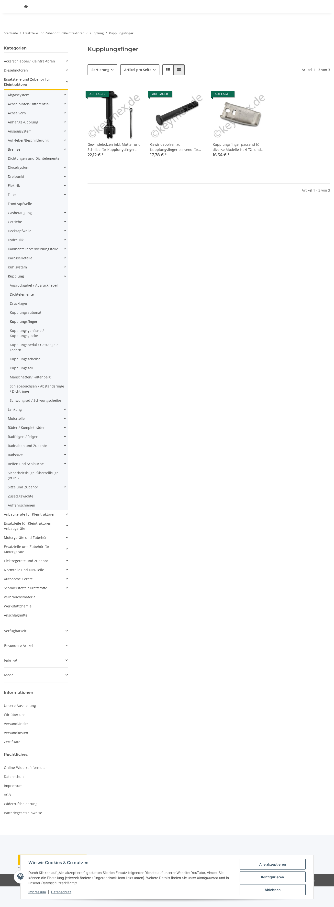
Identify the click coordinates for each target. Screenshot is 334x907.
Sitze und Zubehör (23, 487)
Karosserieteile (20, 258)
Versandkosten (16, 732)
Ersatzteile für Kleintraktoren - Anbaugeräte (29, 526)
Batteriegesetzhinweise (23, 812)
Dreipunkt (16, 176)
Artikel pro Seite (137, 69)
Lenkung (15, 409)
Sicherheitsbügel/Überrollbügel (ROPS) (33, 475)
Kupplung (16, 276)
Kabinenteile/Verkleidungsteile (33, 249)
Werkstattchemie (18, 606)
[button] (168, 69)
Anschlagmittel (16, 615)
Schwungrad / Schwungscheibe (35, 400)
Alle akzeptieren (272, 864)
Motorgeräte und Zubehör (25, 537)
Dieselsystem (18, 167)
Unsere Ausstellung (20, 705)
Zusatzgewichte (20, 496)
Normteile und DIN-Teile (24, 570)
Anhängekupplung (23, 122)
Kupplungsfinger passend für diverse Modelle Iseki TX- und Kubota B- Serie (237, 147)
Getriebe (15, 221)
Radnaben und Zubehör (27, 445)
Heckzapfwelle (19, 231)
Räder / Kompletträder (26, 427)
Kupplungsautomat (25, 312)
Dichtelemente (22, 294)
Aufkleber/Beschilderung (28, 140)
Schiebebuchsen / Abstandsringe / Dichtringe (37, 389)
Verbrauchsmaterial (20, 597)
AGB (7, 794)
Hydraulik (15, 240)
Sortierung (100, 69)
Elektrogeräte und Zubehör (26, 560)
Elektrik (14, 185)
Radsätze (15, 454)
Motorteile (16, 418)
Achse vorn (17, 113)
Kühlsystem (17, 267)
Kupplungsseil (21, 368)
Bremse (14, 149)
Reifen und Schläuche (26, 463)
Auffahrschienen (21, 505)
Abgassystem (18, 95)
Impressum (37, 892)
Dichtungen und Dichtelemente (33, 158)
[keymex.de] (26, 6)
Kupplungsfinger (23, 321)
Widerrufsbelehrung (20, 803)
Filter (12, 194)
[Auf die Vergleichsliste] (134, 95)
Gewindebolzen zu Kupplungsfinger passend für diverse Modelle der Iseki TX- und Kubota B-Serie (177, 147)
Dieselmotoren (16, 70)
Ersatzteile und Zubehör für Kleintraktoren (27, 82)
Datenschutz (61, 892)
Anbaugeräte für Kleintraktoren (30, 514)
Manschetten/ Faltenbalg (30, 377)
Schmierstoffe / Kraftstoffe (25, 588)
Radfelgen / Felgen (23, 436)
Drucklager (19, 303)
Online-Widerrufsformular (25, 767)
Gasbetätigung (20, 212)
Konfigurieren (272, 877)
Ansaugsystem (20, 131)
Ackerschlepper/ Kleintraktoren (29, 61)
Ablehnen (273, 890)
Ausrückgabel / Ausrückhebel (34, 285)
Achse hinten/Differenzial (29, 104)
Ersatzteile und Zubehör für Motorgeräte (26, 549)
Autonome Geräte (18, 579)
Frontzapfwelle (20, 203)
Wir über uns (14, 714)
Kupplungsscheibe (25, 359)
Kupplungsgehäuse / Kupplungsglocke (27, 333)
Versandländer (16, 723)
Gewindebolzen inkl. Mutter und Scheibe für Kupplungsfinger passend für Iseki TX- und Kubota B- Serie (115, 147)
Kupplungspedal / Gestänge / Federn (34, 347)
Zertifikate (12, 741)
